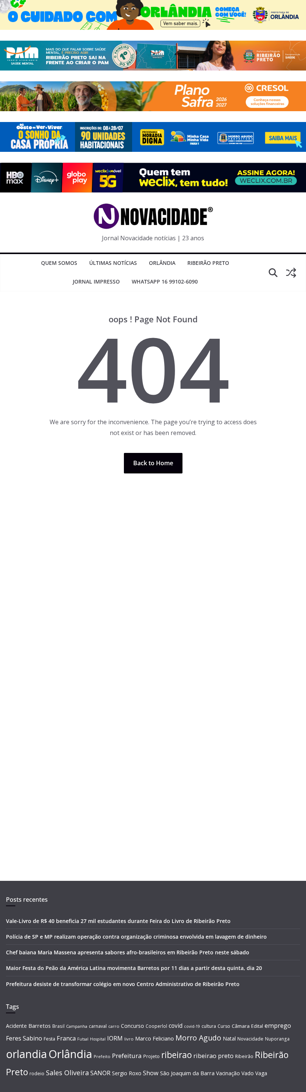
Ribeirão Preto (208, 262)
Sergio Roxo (126, 1073)
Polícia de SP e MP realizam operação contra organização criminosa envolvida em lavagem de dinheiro (136, 936)
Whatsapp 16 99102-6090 (165, 281)
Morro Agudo (198, 1038)
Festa (49, 1039)
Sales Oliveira (67, 1072)
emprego (278, 1025)
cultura (209, 1026)
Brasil (58, 1026)
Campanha (76, 1026)
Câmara (241, 1026)
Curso (224, 1026)
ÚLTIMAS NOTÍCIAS (113, 262)
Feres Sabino (24, 1038)
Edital (257, 1026)
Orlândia (162, 262)
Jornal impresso (96, 281)
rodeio (36, 1073)
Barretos (39, 1025)
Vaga (261, 1073)
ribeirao (176, 1055)
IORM (115, 1038)
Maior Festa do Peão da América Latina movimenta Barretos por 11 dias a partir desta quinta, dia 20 (134, 967)
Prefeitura (127, 1055)
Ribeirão (244, 1056)
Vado (247, 1073)
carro (113, 1026)
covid (175, 1025)
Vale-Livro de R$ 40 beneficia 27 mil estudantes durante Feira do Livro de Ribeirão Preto (118, 920)
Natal (229, 1038)
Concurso (132, 1025)
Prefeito (102, 1056)
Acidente (16, 1025)
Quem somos (59, 262)
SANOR (100, 1073)
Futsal (82, 1039)
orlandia (26, 1054)
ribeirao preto (213, 1056)
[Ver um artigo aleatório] (291, 273)
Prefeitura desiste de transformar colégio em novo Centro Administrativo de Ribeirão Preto (123, 984)
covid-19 (192, 1026)
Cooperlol (156, 1026)
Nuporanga (277, 1039)
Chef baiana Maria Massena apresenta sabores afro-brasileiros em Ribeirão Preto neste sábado (127, 952)
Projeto (151, 1056)
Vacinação (228, 1073)
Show (151, 1073)
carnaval (98, 1026)
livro (129, 1039)
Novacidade (250, 1039)
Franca (66, 1038)
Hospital (98, 1039)
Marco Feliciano (154, 1038)
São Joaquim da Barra (187, 1073)
